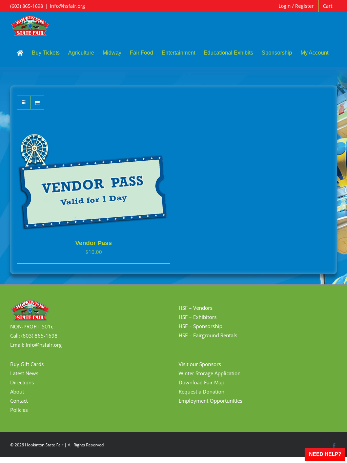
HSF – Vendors (195, 307)
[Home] (20, 52)
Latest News (24, 373)
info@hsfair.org (67, 6)
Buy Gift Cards (27, 364)
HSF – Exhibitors (198, 317)
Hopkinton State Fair (44, 445)
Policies (19, 409)
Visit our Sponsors (200, 364)
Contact (19, 400)
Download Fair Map (201, 382)
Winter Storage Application (210, 373)
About (17, 391)
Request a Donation (201, 391)
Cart (327, 6)
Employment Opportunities (210, 400)
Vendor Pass (93, 243)
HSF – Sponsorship (200, 326)
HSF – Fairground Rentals (208, 335)
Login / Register (296, 6)
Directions (22, 382)
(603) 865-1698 (26, 6)
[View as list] (37, 102)
